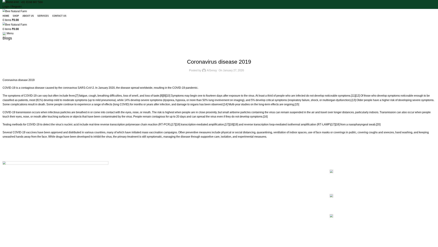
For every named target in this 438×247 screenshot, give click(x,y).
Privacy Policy (231, 170)
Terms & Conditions (234, 175)
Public (219, 53)
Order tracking (232, 187)
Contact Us (121, 193)
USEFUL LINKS (231, 164)
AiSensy (212, 70)
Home (118, 170)
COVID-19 (9, 87)
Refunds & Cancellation (236, 181)
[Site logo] (15, 11)
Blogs (118, 187)
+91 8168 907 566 (32, 2)
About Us (120, 175)
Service (119, 181)
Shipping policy (232, 193)
